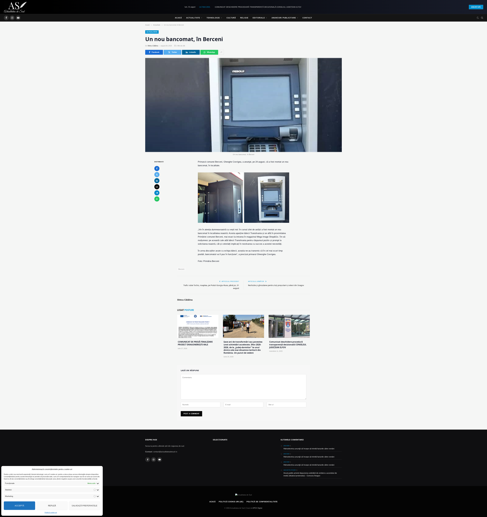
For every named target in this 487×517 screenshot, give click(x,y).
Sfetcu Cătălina (153, 46)
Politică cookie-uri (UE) (231, 502)
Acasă (178, 18)
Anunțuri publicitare (284, 18)
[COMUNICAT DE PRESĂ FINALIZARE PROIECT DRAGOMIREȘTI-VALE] (197, 326)
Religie (244, 18)
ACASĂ (212, 502)
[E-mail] (156, 186)
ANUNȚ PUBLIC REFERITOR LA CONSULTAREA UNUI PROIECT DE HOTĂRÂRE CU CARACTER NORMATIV (258, 7)
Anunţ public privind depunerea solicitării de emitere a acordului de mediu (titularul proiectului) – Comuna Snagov (310, 474)
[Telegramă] (156, 193)
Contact (307, 18)
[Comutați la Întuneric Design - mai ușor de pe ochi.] (477, 18)
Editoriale (259, 18)
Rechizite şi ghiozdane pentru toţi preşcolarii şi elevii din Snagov (276, 285)
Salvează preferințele (84, 506)
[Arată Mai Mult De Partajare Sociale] (221, 52)
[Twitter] (156, 174)
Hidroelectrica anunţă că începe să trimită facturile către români (308, 449)
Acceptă (19, 506)
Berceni (181, 269)
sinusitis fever (289, 470)
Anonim (286, 445)
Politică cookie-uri (51, 512)
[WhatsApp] (156, 199)
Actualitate (193, 18)
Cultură (231, 18)
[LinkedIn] (156, 180)
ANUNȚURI (476, 7)
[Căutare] (482, 18)
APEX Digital (257, 508)
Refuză (52, 506)
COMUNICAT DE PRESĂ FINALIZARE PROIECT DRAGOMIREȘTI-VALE (195, 343)
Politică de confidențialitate (262, 502)
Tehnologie (213, 18)
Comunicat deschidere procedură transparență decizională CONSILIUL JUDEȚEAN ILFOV (287, 345)
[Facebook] (156, 168)
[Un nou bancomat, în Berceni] (243, 105)
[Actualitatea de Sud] (15, 7)
